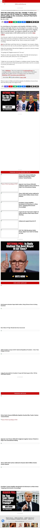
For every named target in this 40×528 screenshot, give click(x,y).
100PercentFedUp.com (19, 521)
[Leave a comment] (3, 520)
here (35, 10)
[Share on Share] (24, 22)
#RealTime (4, 75)
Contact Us (31, 519)
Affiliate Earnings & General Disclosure (16, 519)
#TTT (9, 75)
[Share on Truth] (6, 22)
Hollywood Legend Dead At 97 (27, 221)
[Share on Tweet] (28, 22)
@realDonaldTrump (28, 70)
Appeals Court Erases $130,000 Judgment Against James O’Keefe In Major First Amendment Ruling (29, 186)
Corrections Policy (29, 517)
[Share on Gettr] (10, 22)
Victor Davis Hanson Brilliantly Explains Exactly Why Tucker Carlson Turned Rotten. (27, 176)
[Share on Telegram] (19, 22)
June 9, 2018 (23, 77)
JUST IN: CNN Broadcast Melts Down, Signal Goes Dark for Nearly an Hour (28, 232)
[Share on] (32, 22)
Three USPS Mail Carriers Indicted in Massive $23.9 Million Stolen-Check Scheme (29, 195)
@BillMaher (8, 70)
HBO (2, 44)
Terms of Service (18, 517)
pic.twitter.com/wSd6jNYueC (18, 75)
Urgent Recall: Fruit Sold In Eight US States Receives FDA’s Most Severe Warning (29, 213)
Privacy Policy (9, 517)
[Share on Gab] (15, 22)
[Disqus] (20, 128)
